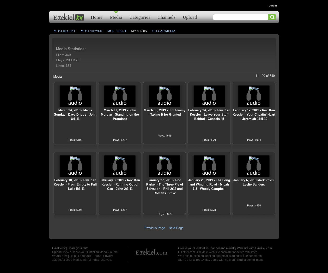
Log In (273, 5)
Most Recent (64, 31)
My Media (139, 31)
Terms (97, 256)
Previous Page (155, 228)
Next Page (176, 228)
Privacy (108, 256)
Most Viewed (91, 31)
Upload (190, 16)
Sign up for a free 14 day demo (198, 259)
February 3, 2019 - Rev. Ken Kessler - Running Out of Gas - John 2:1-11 (120, 184)
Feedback (84, 256)
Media (116, 16)
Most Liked (116, 31)
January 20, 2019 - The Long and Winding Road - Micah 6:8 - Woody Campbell (209, 184)
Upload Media (163, 31)
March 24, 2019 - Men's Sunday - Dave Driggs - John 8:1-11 (75, 114)
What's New (59, 256)
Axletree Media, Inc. (74, 259)
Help (73, 256)
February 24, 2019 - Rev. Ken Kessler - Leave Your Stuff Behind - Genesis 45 (209, 114)
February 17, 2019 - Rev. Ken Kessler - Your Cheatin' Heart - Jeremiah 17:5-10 (254, 114)
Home (97, 16)
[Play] (75, 88)
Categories (139, 16)
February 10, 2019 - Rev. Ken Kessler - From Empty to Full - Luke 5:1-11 (75, 184)
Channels (167, 16)
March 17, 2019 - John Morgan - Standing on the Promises (120, 114)
